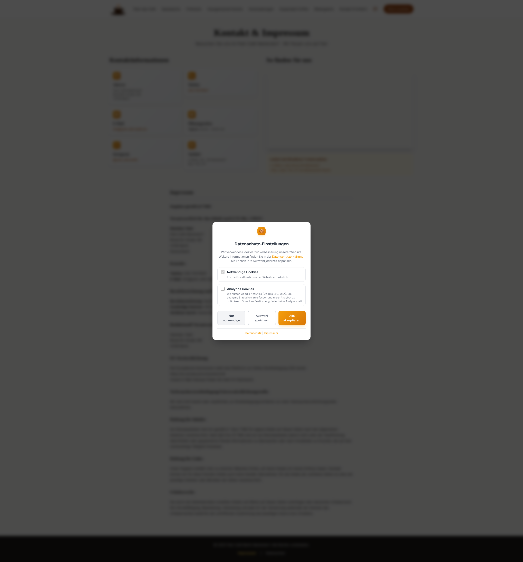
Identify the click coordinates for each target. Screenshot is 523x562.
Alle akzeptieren (292, 318)
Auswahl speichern (262, 318)
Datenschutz (253, 333)
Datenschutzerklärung (288, 256)
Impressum (271, 333)
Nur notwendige (231, 318)
